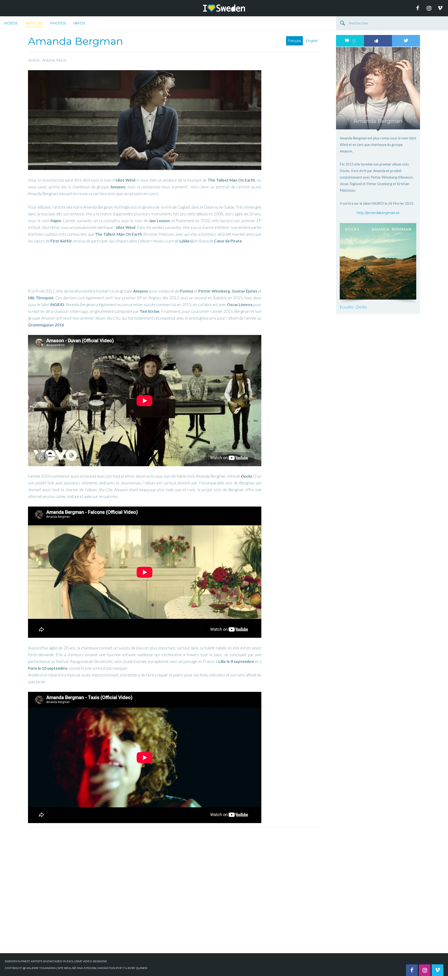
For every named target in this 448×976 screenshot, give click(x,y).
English (312, 41)
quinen (141, 968)
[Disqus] (174, 888)
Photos (58, 23)
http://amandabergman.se (378, 213)
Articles (34, 23)
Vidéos (11, 23)
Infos (79, 23)
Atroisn (90, 968)
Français (294, 41)
